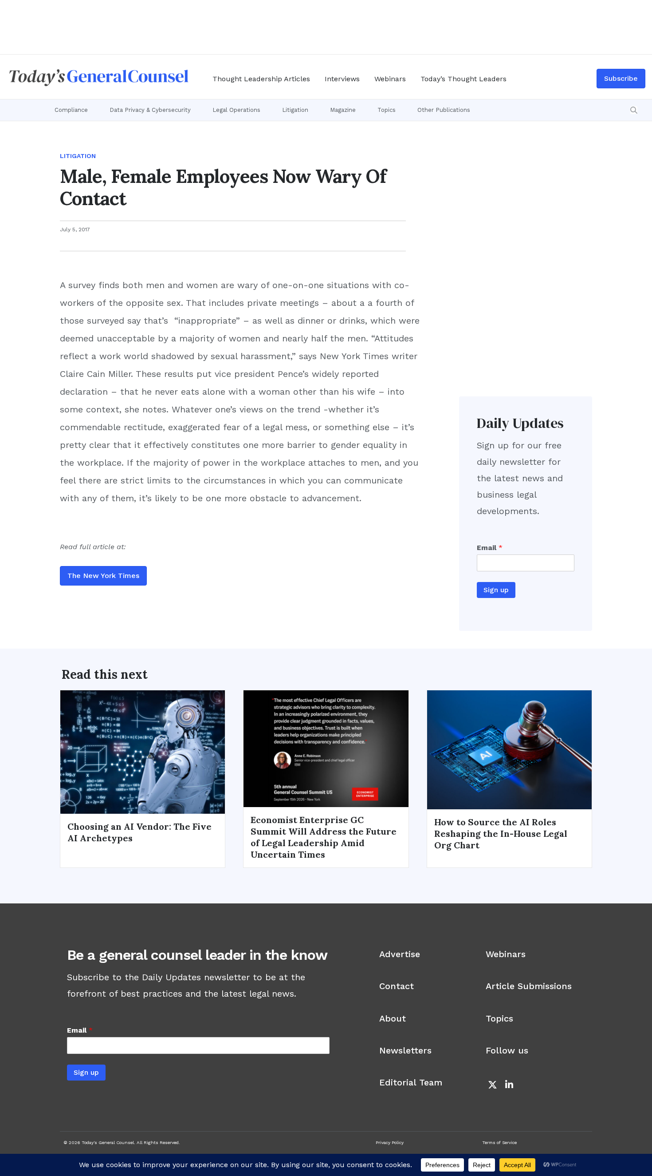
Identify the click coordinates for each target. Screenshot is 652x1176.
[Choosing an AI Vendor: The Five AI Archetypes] (142, 751)
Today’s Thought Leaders (463, 79)
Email (490, 547)
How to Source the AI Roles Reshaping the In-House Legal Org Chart (500, 833)
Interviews (342, 79)
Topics (386, 110)
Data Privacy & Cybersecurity (150, 110)
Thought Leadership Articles (261, 79)
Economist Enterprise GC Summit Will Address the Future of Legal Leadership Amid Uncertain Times (324, 837)
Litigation (295, 110)
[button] (633, 110)
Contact (396, 986)
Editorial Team (410, 1082)
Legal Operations (236, 110)
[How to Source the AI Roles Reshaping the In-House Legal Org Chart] (509, 749)
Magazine (343, 110)
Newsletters (405, 1050)
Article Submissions (529, 986)
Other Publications (443, 110)
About (392, 1018)
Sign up (496, 590)
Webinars (390, 79)
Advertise (399, 954)
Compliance (71, 110)
